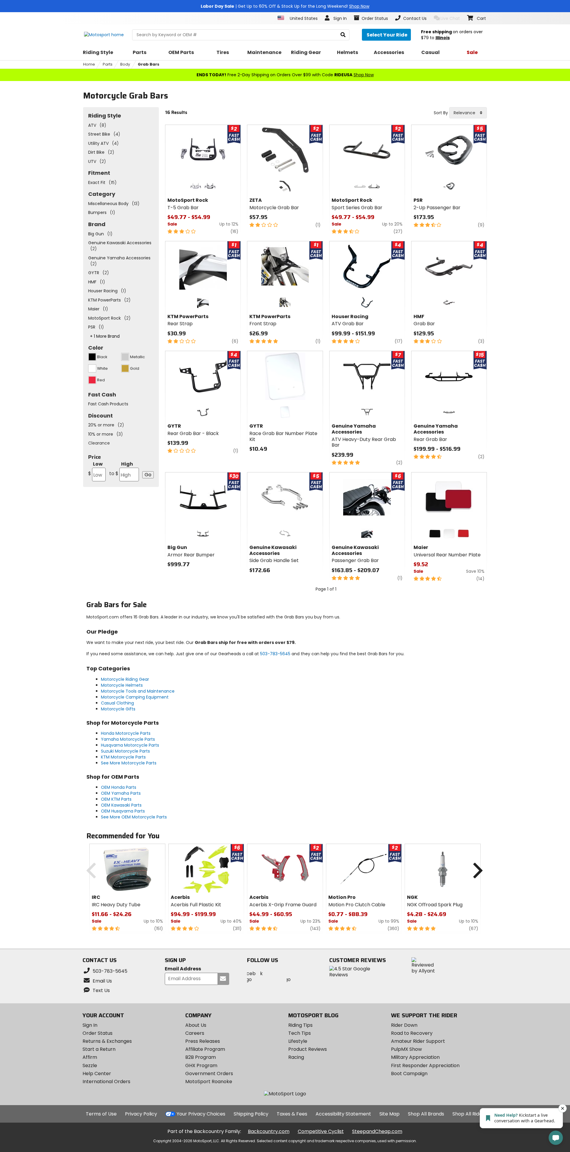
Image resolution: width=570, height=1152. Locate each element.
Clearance (99, 443)
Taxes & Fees (292, 1113)
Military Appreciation (415, 1057)
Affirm (90, 1057)
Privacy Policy (141, 1113)
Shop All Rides (468, 1113)
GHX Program (201, 1065)
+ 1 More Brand (105, 336)
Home (89, 64)
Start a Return (99, 1049)
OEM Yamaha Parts (121, 793)
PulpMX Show (406, 1049)
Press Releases (202, 1041)
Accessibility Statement (343, 1113)
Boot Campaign (409, 1073)
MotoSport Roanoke (208, 1081)
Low (95, 469)
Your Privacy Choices (201, 1114)
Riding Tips (300, 1025)
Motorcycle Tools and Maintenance (138, 691)
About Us (195, 1025)
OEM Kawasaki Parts (121, 805)
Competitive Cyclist (321, 1131)
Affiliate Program (205, 1049)
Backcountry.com (268, 1131)
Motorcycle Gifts (118, 709)
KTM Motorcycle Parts (123, 757)
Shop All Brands (426, 1113)
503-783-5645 (275, 654)
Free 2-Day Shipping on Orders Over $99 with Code (285, 75)
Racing (296, 1057)
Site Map (389, 1113)
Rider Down (404, 1025)
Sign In (90, 1025)
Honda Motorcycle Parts (126, 733)
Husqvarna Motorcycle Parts (130, 745)
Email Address (183, 969)
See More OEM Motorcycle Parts (134, 817)
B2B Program (200, 1057)
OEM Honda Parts (118, 787)
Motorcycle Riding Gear (125, 679)
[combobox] (468, 112)
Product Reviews (307, 1049)
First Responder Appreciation (425, 1065)
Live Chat (450, 18)
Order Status (98, 1033)
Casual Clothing (117, 703)
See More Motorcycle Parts (128, 763)
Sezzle (90, 1065)
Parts (108, 64)
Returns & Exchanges (107, 1041)
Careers (194, 1033)
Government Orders (209, 1073)
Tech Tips (299, 1033)
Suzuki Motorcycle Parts (125, 751)
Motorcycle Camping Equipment (135, 697)
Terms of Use (101, 1113)
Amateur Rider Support (418, 1041)
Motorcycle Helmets (122, 685)
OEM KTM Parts (116, 799)
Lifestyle (297, 1041)
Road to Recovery (412, 1033)
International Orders (106, 1081)
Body (125, 64)
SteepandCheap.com (377, 1131)
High (121, 469)
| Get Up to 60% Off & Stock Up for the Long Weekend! (285, 6)
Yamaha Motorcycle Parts (128, 739)
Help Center (97, 1073)
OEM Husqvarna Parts (123, 811)
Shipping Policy (251, 1113)
